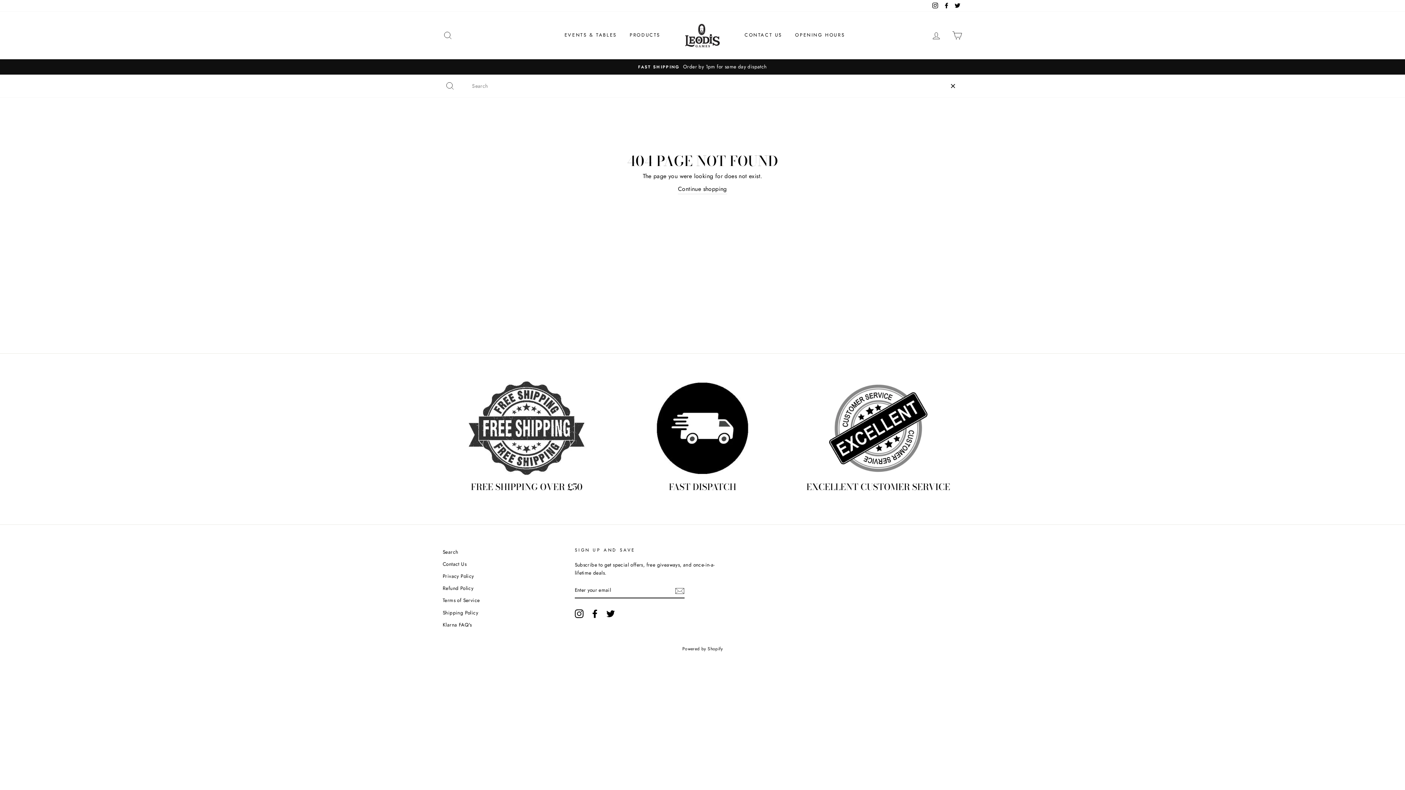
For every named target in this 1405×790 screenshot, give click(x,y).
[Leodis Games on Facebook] (595, 613)
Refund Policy (458, 588)
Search (450, 552)
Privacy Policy (458, 576)
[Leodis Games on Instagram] (579, 613)
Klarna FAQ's (457, 624)
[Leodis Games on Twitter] (610, 613)
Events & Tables (591, 34)
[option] (702, 67)
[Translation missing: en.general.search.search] (450, 85)
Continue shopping (702, 189)
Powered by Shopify (702, 649)
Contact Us (763, 34)
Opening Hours (820, 34)
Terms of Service (461, 600)
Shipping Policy (460, 612)
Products (645, 34)
